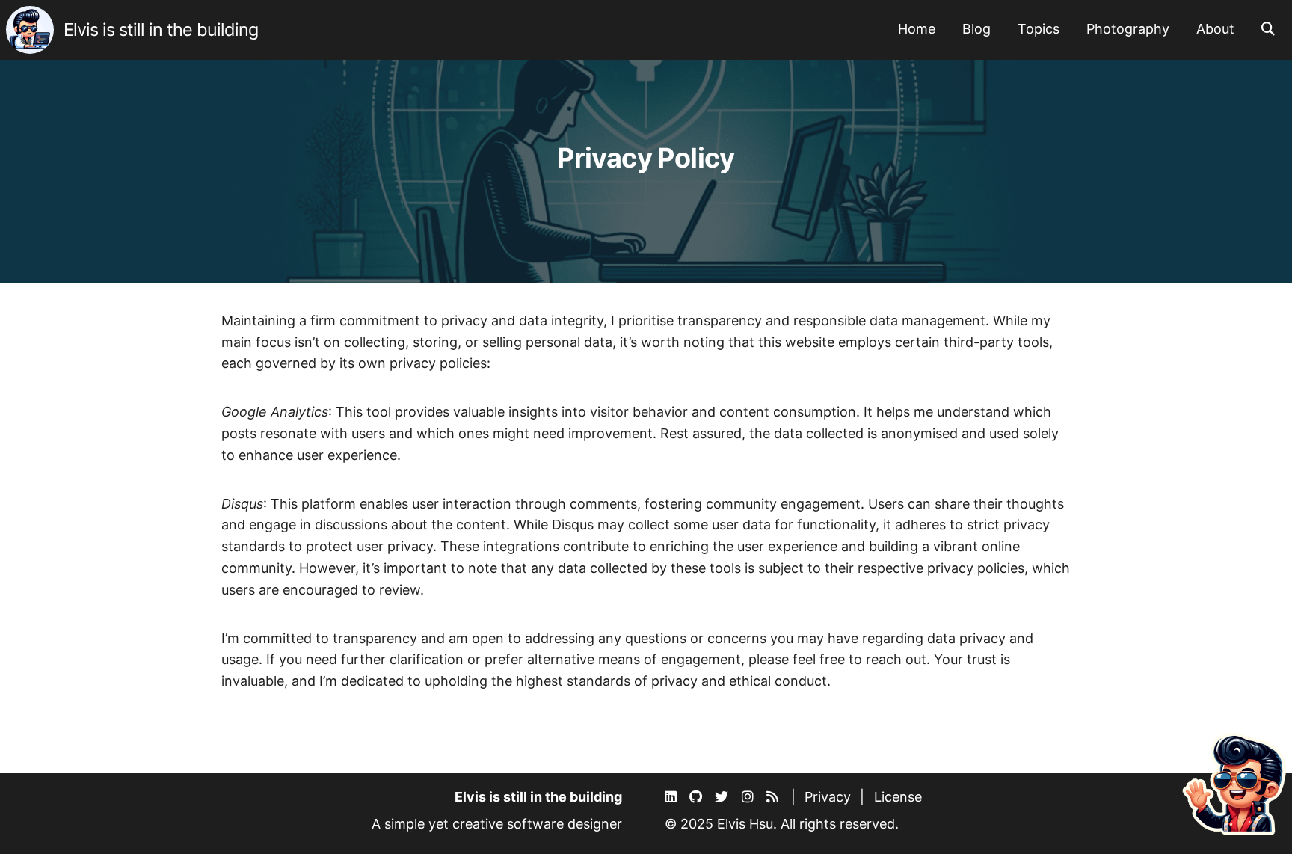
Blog (976, 29)
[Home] (32, 29)
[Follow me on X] (723, 797)
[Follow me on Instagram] (749, 797)
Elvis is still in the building (161, 29)
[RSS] (774, 797)
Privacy (828, 797)
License (898, 797)
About (1215, 29)
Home (916, 29)
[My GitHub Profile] (697, 797)
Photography (1127, 29)
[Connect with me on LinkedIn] (672, 797)
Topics (1038, 29)
